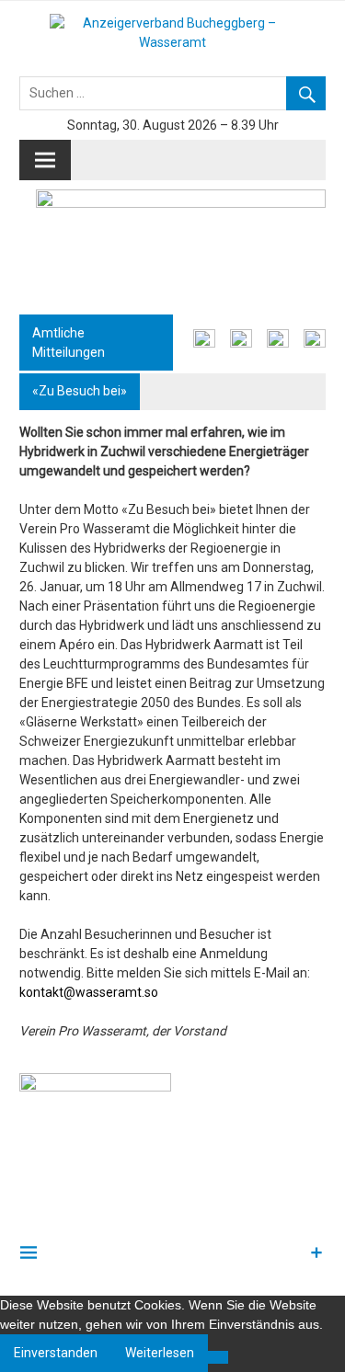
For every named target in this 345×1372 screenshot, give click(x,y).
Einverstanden (56, 1352)
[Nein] (218, 1357)
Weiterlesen (159, 1352)
